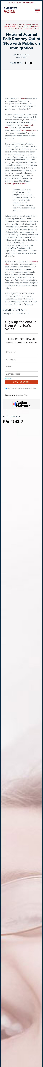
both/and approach (28, 130)
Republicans (27, 28)
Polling (16, 28)
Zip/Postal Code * (13, 372)
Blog (37, 28)
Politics (8, 28)
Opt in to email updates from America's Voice (22, 389)
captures (22, 98)
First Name (11, 351)
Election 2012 (18, 27)
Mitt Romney (33, 27)
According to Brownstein (15, 184)
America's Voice (21, 3)
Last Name (10, 358)
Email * (9, 365)
